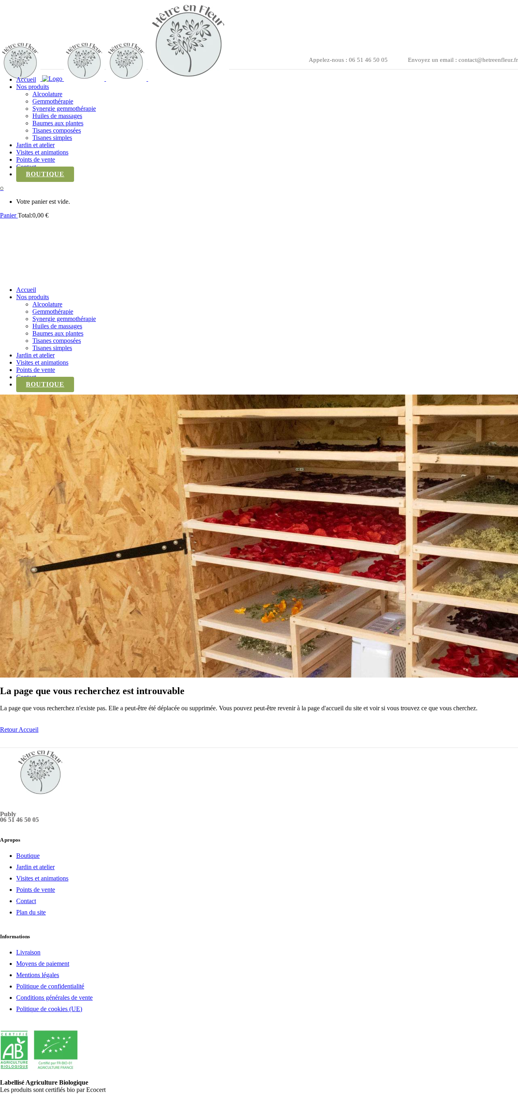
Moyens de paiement (42, 963)
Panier (9, 215)
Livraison (28, 952)
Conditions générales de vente (54, 997)
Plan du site (31, 912)
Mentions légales (37, 974)
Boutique (28, 855)
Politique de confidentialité (50, 986)
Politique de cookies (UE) (49, 1008)
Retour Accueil (19, 729)
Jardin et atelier (35, 867)
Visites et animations (42, 878)
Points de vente (35, 889)
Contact (26, 900)
